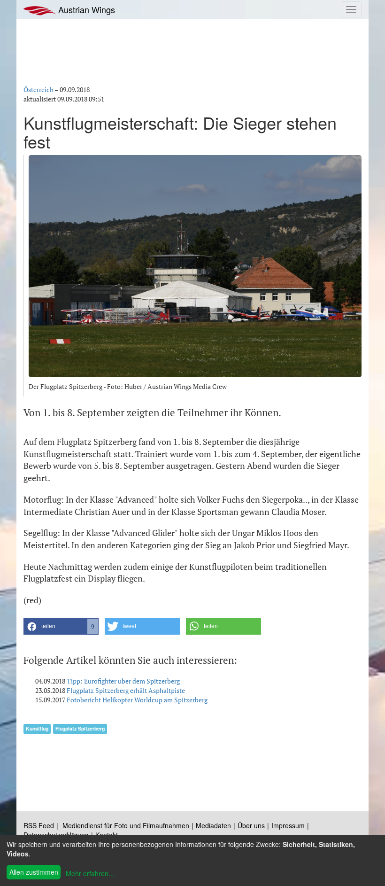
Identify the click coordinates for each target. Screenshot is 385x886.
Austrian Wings (85, 9)
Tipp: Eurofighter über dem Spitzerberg (123, 680)
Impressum (288, 825)
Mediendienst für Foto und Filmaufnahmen (125, 825)
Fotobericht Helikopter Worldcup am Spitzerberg (137, 699)
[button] (61, 626)
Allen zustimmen (33, 872)
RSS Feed (38, 825)
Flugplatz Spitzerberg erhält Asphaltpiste (126, 690)
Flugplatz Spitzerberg (80, 728)
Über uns (251, 825)
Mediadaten (213, 825)
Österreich (38, 89)
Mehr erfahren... (90, 873)
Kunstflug (37, 728)
